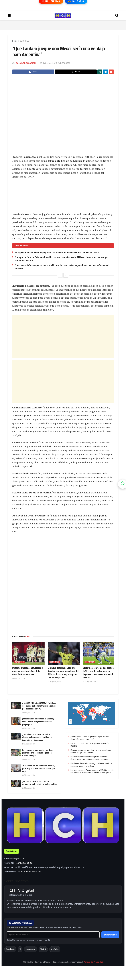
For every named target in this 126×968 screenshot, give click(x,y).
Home (14, 41)
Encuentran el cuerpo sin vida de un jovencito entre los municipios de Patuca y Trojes (37, 753)
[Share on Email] (111, 72)
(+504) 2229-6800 (23, 862)
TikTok (43, 949)
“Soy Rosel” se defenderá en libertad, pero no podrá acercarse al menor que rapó (38, 768)
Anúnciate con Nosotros (28, 871)
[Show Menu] (9, 15)
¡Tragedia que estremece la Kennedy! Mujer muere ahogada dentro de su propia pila (38, 721)
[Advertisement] (63, 24)
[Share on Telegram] (105, 72)
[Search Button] (116, 15)
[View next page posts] (65, 275)
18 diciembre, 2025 (48, 63)
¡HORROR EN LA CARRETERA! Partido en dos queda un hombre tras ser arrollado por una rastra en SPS (39, 706)
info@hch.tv (17, 858)
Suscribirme (110, 934)
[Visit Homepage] (63, 15)
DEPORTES (24, 41)
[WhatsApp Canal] (122, 484)
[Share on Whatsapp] (99, 72)
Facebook (10, 949)
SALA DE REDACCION (26, 63)
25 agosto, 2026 (19, 678)
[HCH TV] (63, 825)
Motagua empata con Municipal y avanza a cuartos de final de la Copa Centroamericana (56, 252)
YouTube (55, 949)
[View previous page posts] (60, 275)
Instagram (30, 949)
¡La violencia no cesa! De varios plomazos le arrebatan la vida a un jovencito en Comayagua (37, 737)
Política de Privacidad (93, 961)
